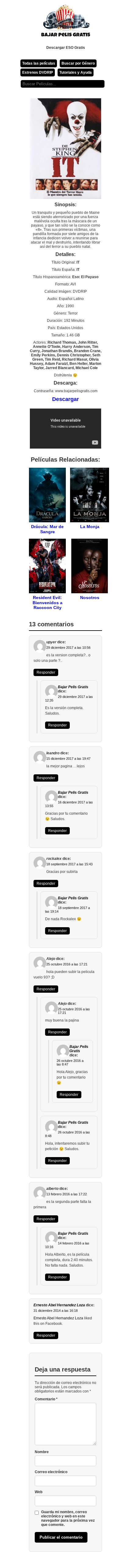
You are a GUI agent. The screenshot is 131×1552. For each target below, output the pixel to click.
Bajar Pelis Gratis (73, 687)
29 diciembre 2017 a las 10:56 (68, 647)
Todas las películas (38, 63)
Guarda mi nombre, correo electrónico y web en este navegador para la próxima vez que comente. (68, 1518)
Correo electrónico (51, 1472)
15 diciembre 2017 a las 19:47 (68, 758)
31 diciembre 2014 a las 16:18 (56, 1310)
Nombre (42, 1452)
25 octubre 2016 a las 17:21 (66, 964)
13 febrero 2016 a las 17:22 (66, 1194)
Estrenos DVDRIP (37, 72)
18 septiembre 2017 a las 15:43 (69, 864)
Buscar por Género (78, 63)
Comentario (46, 1399)
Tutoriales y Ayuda (75, 72)
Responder (46, 672)
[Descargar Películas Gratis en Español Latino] (65, 22)
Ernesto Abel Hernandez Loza (59, 1305)
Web (38, 1492)
